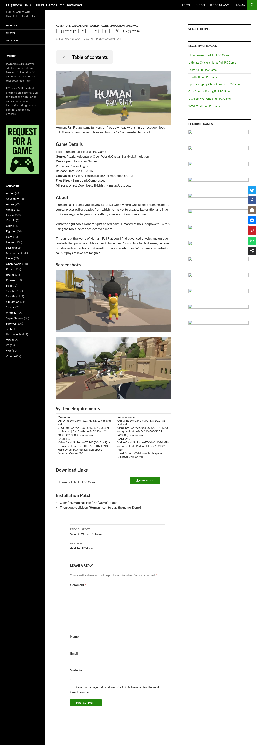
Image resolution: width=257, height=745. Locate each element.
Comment (78, 585)
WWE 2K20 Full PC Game (204, 106)
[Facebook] (252, 200)
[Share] (252, 251)
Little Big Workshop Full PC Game (209, 98)
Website (76, 670)
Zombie (11, 356)
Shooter (11, 291)
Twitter (10, 33)
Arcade (10, 209)
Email (75, 653)
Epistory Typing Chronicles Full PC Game (214, 84)
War (8, 350)
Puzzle (104, 25)
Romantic (12, 280)
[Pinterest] (252, 230)
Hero (9, 236)
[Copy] (252, 210)
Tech (9, 329)
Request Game (220, 4)
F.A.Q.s (240, 4)
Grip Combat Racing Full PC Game (209, 91)
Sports (10, 307)
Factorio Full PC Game (202, 69)
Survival (132, 25)
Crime (10, 225)
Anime (10, 204)
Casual (76, 25)
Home (186, 4)
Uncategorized (15, 334)
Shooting (11, 296)
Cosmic (10, 220)
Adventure (63, 25)
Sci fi (9, 285)
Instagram (12, 40)
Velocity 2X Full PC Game (86, 532)
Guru (89, 38)
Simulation (117, 25)
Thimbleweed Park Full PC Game (208, 55)
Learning (11, 247)
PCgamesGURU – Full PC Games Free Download (44, 5)
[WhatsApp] (252, 241)
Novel (9, 258)
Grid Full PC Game (81, 546)
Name (75, 636)
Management (14, 253)
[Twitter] (252, 190)
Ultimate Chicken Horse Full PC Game (212, 62)
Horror (10, 242)
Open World (90, 25)
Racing (10, 274)
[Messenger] (252, 220)
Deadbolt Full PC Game (203, 77)
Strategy (11, 312)
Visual (10, 339)
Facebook (12, 25)
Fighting (11, 231)
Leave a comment (110, 38)
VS (7, 345)
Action (10, 193)
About (200, 4)
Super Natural (14, 318)
